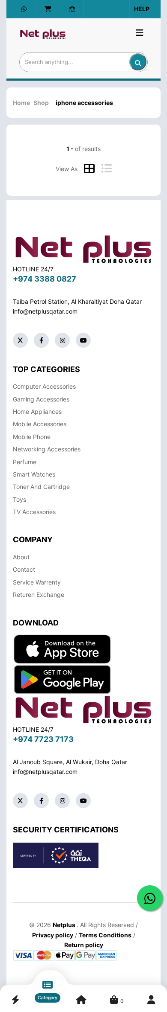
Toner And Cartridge (41, 486)
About (21, 557)
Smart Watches (34, 474)
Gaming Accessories (41, 399)
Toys (19, 499)
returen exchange (38, 594)
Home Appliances (37, 411)
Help (141, 8)
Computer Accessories (44, 386)
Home (21, 102)
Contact (24, 569)
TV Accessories (34, 511)
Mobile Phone (32, 436)
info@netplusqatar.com (45, 311)
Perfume (24, 461)
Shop (41, 102)
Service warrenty (37, 582)
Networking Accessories (47, 449)
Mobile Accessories (39, 423)
